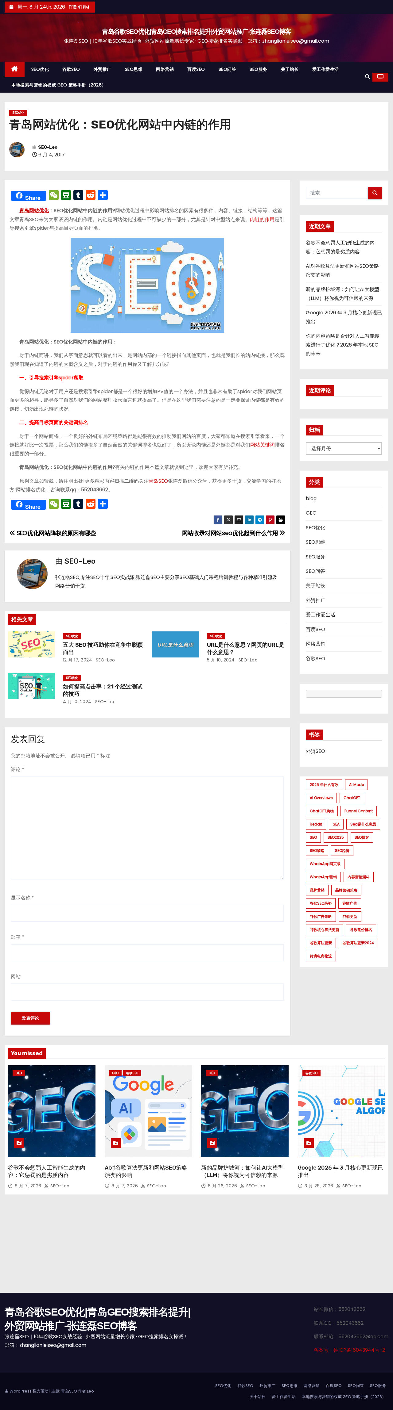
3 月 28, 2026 (320, 1186)
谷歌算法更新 (321, 942)
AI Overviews (321, 797)
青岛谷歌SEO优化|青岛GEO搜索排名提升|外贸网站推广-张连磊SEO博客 (196, 31)
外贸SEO (315, 751)
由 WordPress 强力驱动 (27, 1391)
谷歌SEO (71, 69)
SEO (313, 837)
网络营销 (165, 69)
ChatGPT (352, 797)
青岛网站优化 (34, 210)
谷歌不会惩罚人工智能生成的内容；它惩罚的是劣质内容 (46, 1171)
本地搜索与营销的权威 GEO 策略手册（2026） (58, 85)
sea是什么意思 (363, 824)
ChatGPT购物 (322, 811)
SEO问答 (227, 69)
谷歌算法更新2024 (358, 942)
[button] (367, 76)
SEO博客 (362, 837)
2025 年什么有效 (324, 784)
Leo (90, 1391)
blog (311, 498)
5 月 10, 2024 (221, 660)
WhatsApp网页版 (325, 863)
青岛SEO (158, 481)
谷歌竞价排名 (361, 929)
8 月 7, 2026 (29, 1186)
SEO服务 (258, 69)
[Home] (15, 69)
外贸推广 (102, 69)
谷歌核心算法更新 (324, 929)
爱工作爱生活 (325, 69)
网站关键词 (262, 444)
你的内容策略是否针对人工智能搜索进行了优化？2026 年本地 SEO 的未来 (342, 344)
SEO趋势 (342, 850)
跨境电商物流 (321, 956)
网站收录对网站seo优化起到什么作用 (231, 533)
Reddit (316, 824)
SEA (336, 824)
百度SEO (196, 69)
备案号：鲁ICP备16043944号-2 (349, 1350)
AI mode (356, 784)
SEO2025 (336, 837)
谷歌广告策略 (321, 916)
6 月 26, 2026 (223, 1186)
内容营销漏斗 (359, 876)
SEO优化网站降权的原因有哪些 (55, 533)
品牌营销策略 (346, 890)
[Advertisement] (196, 1247)
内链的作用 (262, 219)
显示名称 (22, 897)
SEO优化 (40, 69)
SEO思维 (134, 69)
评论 (17, 769)
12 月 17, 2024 (77, 660)
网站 (16, 976)
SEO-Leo (47, 147)
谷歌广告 (349, 903)
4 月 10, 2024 (77, 702)
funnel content (358, 811)
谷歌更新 (350, 916)
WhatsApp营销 (323, 876)
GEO (311, 512)
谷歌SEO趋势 (321, 903)
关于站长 (290, 69)
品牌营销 (317, 890)
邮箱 (17, 937)
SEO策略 (317, 850)
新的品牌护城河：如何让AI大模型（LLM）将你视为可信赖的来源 (242, 1171)
